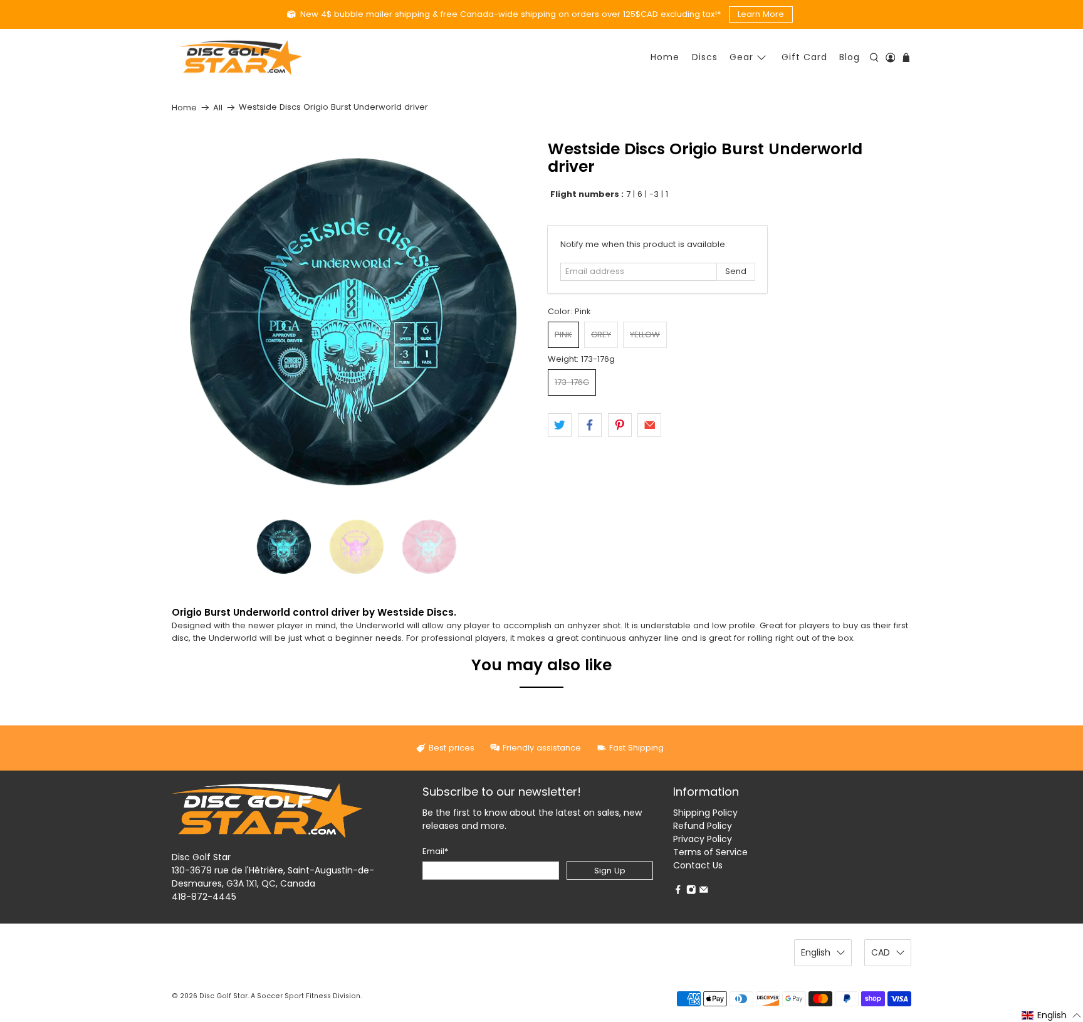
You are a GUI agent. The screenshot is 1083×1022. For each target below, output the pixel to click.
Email (435, 851)
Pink (563, 334)
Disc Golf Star (223, 996)
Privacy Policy (702, 839)
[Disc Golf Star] (240, 58)
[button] (1051, 1015)
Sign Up (609, 871)
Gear (741, 57)
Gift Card (804, 57)
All (217, 107)
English (815, 952)
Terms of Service (710, 852)
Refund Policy (702, 825)
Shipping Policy (705, 812)
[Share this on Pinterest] (620, 425)
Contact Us (698, 865)
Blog (849, 57)
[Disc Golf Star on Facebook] (678, 891)
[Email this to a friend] (649, 425)
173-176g (572, 382)
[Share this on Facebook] (590, 425)
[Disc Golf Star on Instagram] (691, 891)
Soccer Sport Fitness (294, 996)
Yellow (645, 334)
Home (665, 57)
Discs (705, 57)
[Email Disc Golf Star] (704, 891)
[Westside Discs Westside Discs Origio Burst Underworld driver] (353, 322)
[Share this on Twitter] (560, 425)
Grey (601, 334)
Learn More (761, 14)
